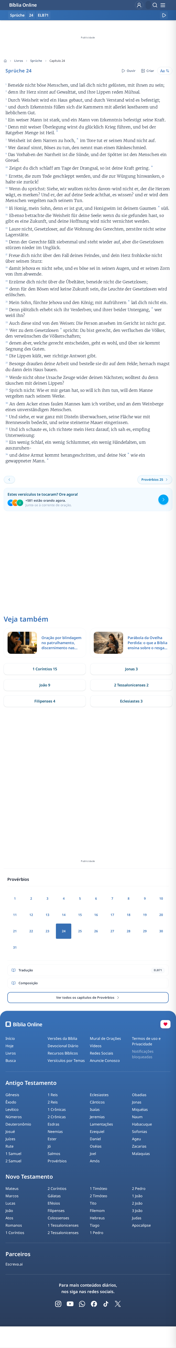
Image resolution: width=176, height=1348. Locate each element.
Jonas (136, 1102)
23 (47, 931)
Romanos (14, 1225)
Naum (137, 1116)
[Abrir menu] (163, 5)
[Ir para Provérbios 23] (9, 479)
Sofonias (139, 1131)
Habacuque (142, 1124)
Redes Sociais (101, 1053)
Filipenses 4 (44, 701)
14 (64, 915)
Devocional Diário (63, 1045)
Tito (93, 1203)
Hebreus (97, 1217)
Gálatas (54, 1195)
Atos (9, 1217)
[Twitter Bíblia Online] (117, 1304)
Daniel (95, 1138)
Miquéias (140, 1109)
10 (161, 898)
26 (96, 931)
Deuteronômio (18, 1124)
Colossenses (58, 1217)
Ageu (136, 1138)
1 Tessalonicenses (63, 1225)
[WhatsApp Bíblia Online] (82, 1304)
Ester (52, 1138)
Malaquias (141, 1153)
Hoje (10, 1045)
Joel (93, 1153)
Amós (95, 1160)
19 (145, 915)
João (9, 1210)
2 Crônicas (57, 1116)
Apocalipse (141, 1225)
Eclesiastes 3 (131, 701)
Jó (49, 1146)
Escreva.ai (14, 1264)
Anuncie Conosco (105, 1060)
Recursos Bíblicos (63, 1053)
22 (31, 931)
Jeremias (97, 1116)
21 (15, 931)
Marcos (12, 1195)
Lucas (10, 1203)
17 (112, 915)
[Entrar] (139, 5)
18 (128, 915)
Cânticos (97, 1102)
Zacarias (139, 1146)
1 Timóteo (98, 1188)
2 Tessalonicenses (63, 1232)
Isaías (95, 1109)
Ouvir (131, 70)
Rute (10, 1146)
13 (47, 915)
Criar (150, 70)
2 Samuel (13, 1160)
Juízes (10, 1138)
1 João (137, 1195)
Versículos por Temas (66, 1060)
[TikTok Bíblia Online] (106, 1304)
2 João (137, 1203)
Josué (10, 1131)
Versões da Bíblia (62, 1038)
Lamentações (101, 1124)
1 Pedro (96, 1232)
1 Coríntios (15, 1232)
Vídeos (96, 1045)
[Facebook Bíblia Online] (94, 1304)
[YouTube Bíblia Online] (70, 1304)
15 (80, 915)
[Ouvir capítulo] (164, 15)
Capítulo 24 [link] (57, 61)
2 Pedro (139, 1188)
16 (96, 915)
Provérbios (57, 1160)
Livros (18, 61)
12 (31, 915)
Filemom (97, 1210)
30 (161, 931)
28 (128, 931)
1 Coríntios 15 (45, 668)
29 (145, 931)
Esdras (53, 1124)
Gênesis (12, 1094)
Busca (11, 1060)
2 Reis (53, 1102)
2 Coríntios (57, 1188)
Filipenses (56, 1210)
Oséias (96, 1146)
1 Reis (53, 1094)
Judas (136, 1217)
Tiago (94, 1225)
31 (15, 947)
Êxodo (11, 1102)
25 (80, 931)
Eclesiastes (99, 1094)
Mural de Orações (105, 1038)
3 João (137, 1210)
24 (31, 15)
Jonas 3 (131, 668)
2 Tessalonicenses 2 (131, 685)
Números (14, 1116)
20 (161, 915)
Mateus (12, 1188)
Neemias (55, 1131)
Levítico (12, 1109)
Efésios (54, 1203)
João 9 (44, 685)
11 (15, 915)
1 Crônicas (57, 1109)
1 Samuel (13, 1153)
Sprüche (36, 61)
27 (112, 931)
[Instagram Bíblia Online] (58, 1304)
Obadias (139, 1094)
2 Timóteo (98, 1195)
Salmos (54, 1153)
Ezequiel (97, 1131)
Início (10, 1038)
